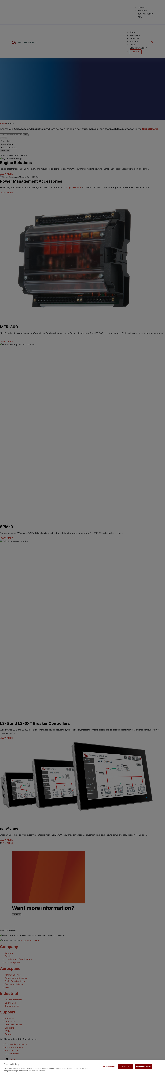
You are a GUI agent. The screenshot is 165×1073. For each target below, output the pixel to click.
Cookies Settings (108, 1066)
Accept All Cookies (143, 1066)
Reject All (125, 1066)
